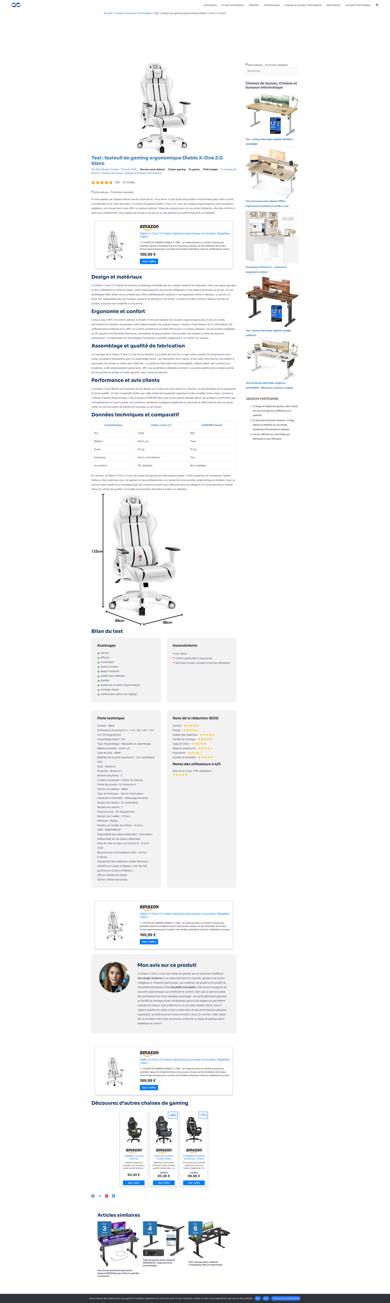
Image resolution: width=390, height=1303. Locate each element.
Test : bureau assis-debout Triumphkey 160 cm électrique (205, 1263)
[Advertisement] (195, 39)
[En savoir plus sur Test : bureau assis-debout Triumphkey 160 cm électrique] (209, 1239)
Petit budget (210, 169)
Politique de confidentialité (286, 1298)
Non (266, 1298)
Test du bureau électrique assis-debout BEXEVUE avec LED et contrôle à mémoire (118, 1273)
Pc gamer (194, 169)
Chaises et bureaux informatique (143, 172)
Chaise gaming (177, 169)
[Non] (386, 1298)
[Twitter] (99, 1196)
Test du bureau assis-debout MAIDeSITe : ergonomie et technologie (159, 1263)
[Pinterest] (106, 1196)
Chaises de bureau (112, 172)
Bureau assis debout (152, 169)
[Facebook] (92, 1196)
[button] (377, 5)
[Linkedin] (113, 1196)
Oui (257, 1298)
